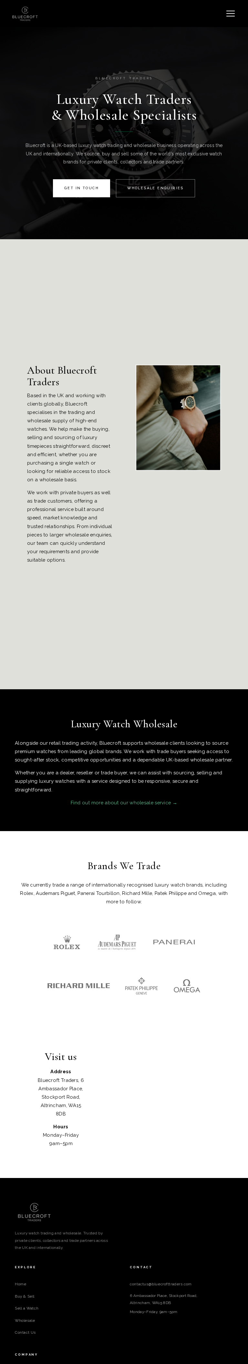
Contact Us (25, 1332)
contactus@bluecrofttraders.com (161, 1284)
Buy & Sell (25, 1296)
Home (20, 1284)
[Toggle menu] (230, 13)
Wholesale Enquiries (155, 188)
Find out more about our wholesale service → (124, 802)
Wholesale (25, 1320)
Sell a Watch (26, 1308)
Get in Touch (81, 188)
